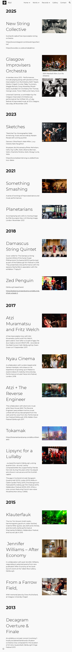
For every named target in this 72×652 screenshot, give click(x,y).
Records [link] (45, 3)
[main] (36, 11)
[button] (70, 2)
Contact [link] (63, 3)
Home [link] (26, 3)
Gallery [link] (55, 3)
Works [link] (35, 3)
